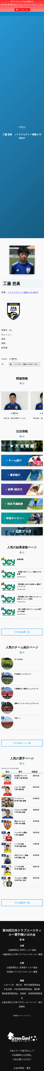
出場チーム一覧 (24, 743)
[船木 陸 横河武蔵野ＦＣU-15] (14, 400)
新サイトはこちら (22, 10)
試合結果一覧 (24, 632)
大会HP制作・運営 (22, 1068)
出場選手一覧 (24, 903)
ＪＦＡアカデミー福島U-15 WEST (22, 292)
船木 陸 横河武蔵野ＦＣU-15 (14, 418)
